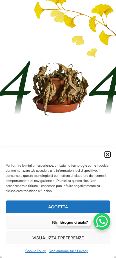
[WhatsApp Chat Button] (101, 221)
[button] (107, 154)
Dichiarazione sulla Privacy (68, 251)
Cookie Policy (35, 251)
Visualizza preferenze (58, 238)
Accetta (58, 207)
